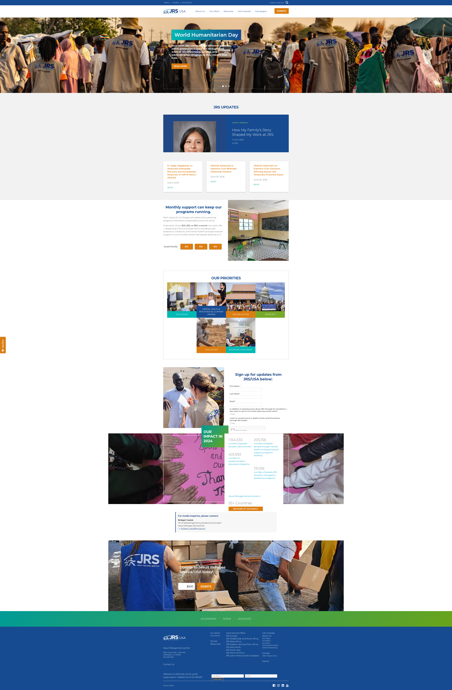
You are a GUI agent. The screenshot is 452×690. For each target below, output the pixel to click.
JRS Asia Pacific (233, 647)
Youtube (287, 685)
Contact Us (168, 664)
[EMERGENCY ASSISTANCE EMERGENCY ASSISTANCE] (240, 335)
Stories (175, 3)
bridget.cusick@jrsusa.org (193, 528)
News (166, 3)
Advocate (228, 11)
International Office (235, 633)
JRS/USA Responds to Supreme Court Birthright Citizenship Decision (223, 169)
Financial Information (270, 645)
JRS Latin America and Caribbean (242, 656)
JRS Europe (231, 636)
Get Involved (244, 11)
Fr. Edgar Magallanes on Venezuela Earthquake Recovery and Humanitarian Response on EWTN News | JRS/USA (181, 172)
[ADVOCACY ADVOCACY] (270, 300)
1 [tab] (223, 86)
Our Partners (215, 636)
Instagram (278, 685)
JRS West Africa (233, 641)
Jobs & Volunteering (269, 648)
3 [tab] (229, 86)
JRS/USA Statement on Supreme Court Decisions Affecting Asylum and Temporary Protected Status (268, 170)
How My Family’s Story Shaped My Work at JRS (252, 132)
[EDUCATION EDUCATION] (182, 300)
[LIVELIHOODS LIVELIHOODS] (211, 335)
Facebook (273, 685)
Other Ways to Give (269, 656)
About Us (200, 11)
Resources (187, 3)
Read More (180, 66)
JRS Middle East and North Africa (242, 639)
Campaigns (261, 11)
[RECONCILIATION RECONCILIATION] (240, 300)
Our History (266, 641)
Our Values (266, 638)
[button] (287, 2)
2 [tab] (226, 86)
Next (449, 55)
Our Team (266, 643)
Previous (3, 55)
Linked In (282, 685)
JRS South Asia (233, 650)
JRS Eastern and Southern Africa (242, 644)
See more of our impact (245, 509)
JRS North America (235, 653)
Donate (281, 11)
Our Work (214, 11)
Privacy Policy (168, 685)
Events (265, 661)
